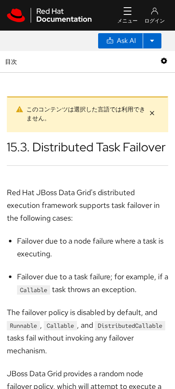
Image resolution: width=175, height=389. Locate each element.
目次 (12, 61)
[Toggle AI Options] (152, 40)
